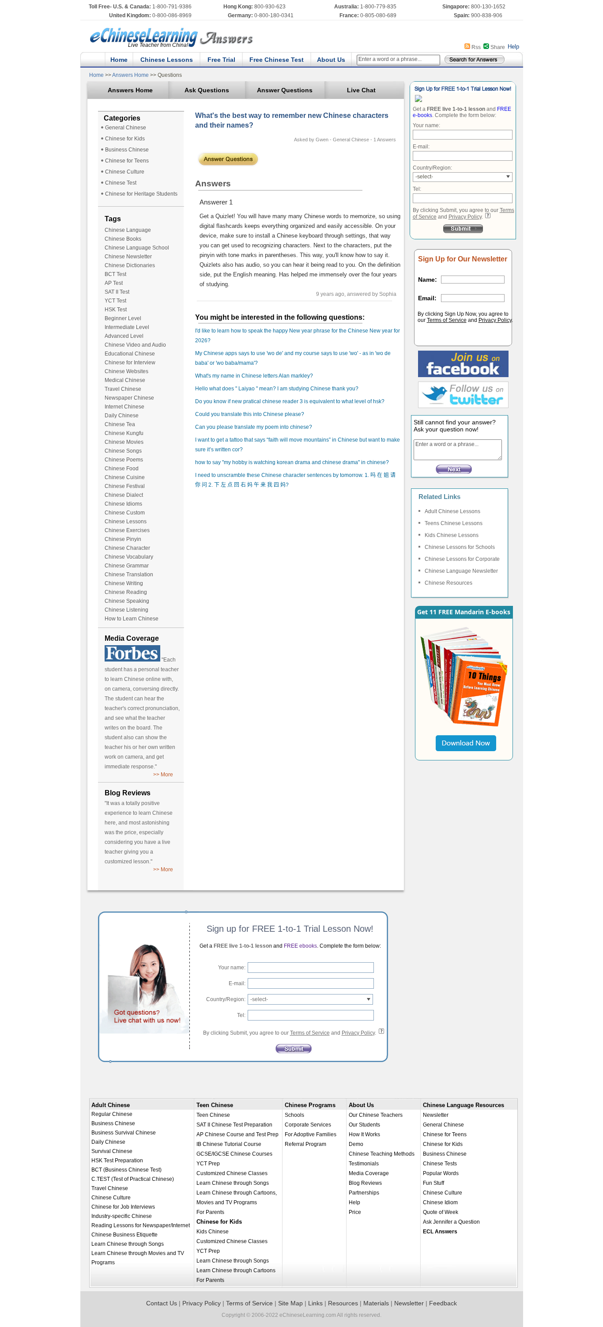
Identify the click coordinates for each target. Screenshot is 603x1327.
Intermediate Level (127, 327)
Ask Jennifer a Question (451, 1222)
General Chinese (125, 128)
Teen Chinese (214, 1105)
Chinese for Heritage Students (141, 194)
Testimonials (364, 1164)
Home (119, 59)
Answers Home (130, 75)
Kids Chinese (212, 1232)
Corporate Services (308, 1125)
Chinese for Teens (127, 161)
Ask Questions (207, 90)
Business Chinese (127, 150)
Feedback (443, 1303)
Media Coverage (369, 1173)
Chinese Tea (120, 424)
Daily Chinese (122, 415)
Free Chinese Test (276, 59)
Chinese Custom (125, 513)
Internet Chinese (124, 407)
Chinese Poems (124, 460)
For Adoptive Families (310, 1134)
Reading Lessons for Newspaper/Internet (140, 1225)
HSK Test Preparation (117, 1160)
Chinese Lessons (166, 59)
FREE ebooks (300, 946)
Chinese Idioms (123, 504)
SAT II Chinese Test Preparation (234, 1125)
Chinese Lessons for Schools (460, 547)
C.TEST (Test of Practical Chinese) (132, 1179)
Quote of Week (440, 1212)
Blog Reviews (365, 1183)
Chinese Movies (124, 442)
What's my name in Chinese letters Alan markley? (254, 376)
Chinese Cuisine (125, 477)
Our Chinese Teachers (376, 1115)
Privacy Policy (465, 217)
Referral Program (305, 1144)
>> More (163, 774)
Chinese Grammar (127, 566)
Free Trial (221, 59)
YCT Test (115, 301)
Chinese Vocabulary (129, 557)
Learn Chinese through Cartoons (235, 1270)
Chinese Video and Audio (135, 345)
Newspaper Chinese (129, 398)
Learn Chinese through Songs (127, 1244)
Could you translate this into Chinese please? (249, 414)
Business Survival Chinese (123, 1133)
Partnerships (364, 1193)
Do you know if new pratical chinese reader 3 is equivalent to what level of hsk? (289, 401)
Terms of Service (447, 320)
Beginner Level (123, 318)
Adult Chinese (110, 1105)
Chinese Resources (448, 583)
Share (497, 47)
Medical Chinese (125, 380)
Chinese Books (123, 239)
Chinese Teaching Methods (382, 1154)
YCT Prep (208, 1164)
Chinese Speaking (127, 601)
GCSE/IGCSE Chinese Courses (234, 1154)
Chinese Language (128, 230)
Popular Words (441, 1173)
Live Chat (361, 90)
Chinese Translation (129, 574)
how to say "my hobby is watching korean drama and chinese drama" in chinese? (292, 462)
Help (513, 46)
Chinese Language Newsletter (461, 571)
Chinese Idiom (440, 1202)
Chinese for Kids (125, 139)
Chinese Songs (123, 451)
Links (315, 1303)
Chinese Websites (126, 371)
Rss (476, 47)
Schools (294, 1115)
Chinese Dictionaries (130, 265)
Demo (356, 1144)
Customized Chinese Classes (232, 1173)
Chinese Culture (124, 172)
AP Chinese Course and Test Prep (237, 1134)
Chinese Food (122, 468)
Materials (376, 1303)
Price (355, 1212)
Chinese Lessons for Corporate (462, 559)
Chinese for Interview (130, 362)
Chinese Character (127, 548)
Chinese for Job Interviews (123, 1207)
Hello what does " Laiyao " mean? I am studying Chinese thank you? (276, 389)
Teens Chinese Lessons (453, 523)
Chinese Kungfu (124, 433)
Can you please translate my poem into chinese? (253, 427)
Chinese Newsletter (128, 256)
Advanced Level (124, 336)
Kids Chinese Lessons (452, 535)
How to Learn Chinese (131, 619)
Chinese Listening (126, 610)
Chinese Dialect (124, 495)
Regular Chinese (111, 1114)
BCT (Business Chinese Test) (126, 1170)
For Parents (210, 1212)
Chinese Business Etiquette (124, 1235)
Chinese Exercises (127, 530)
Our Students (364, 1125)
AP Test (114, 283)
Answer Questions (285, 90)
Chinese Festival (125, 486)
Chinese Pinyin (123, 539)
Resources (343, 1303)
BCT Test (115, 274)
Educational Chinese (130, 354)
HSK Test (116, 309)
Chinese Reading (126, 592)
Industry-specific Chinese (121, 1216)
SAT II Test (117, 292)
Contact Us (161, 1303)
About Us (331, 59)
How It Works (364, 1134)
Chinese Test (120, 183)
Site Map (290, 1303)
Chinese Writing (124, 583)
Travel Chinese (123, 389)
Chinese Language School (137, 248)
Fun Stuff (433, 1183)
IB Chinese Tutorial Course (228, 1144)
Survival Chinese (111, 1151)
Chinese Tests (440, 1164)
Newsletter (435, 1115)
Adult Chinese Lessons (452, 511)
